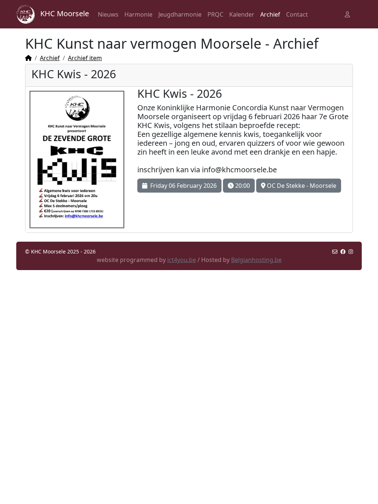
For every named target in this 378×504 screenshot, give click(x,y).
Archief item (85, 58)
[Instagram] (350, 251)
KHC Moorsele (62, 13)
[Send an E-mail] (334, 251)
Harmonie (138, 14)
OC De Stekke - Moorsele (300, 186)
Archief (270, 14)
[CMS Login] (347, 14)
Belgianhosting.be (256, 260)
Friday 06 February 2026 (182, 186)
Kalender (241, 14)
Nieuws (108, 14)
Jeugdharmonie (180, 14)
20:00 (242, 186)
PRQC (215, 14)
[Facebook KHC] (343, 251)
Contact (297, 14)
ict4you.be (181, 260)
